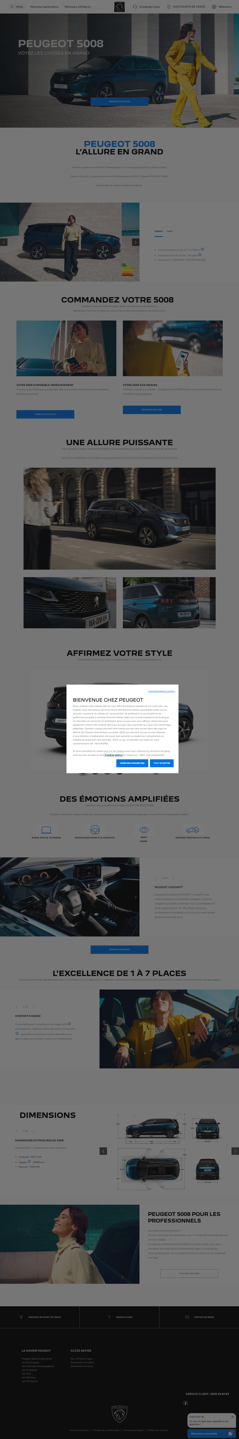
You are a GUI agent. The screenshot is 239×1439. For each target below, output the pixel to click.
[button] (162, 691)
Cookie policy (113, 754)
